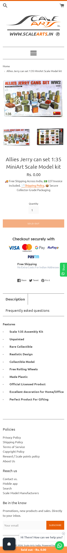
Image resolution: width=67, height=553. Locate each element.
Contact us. (10, 479)
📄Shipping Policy (32, 185)
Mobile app (10, 483)
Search (7, 488)
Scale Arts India (32, 545)
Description (15, 299)
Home (6, 66)
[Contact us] (59, 545)
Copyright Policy (13, 451)
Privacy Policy (12, 437)
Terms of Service (14, 447)
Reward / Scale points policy (21, 456)
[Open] (9, 544)
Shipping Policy (13, 442)
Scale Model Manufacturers (21, 493)
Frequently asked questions (27, 310)
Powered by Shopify (53, 545)
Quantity (33, 203)
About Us (9, 461)
